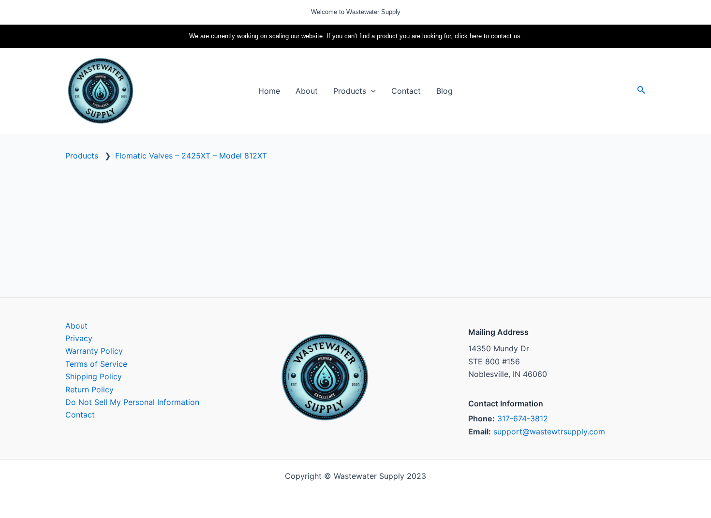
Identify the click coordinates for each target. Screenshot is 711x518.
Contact (80, 414)
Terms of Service (96, 364)
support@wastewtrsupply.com (549, 431)
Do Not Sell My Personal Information (132, 402)
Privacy (78, 338)
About (76, 326)
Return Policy (89, 389)
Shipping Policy (93, 376)
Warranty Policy (94, 351)
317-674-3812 (522, 418)
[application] (371, 90)
